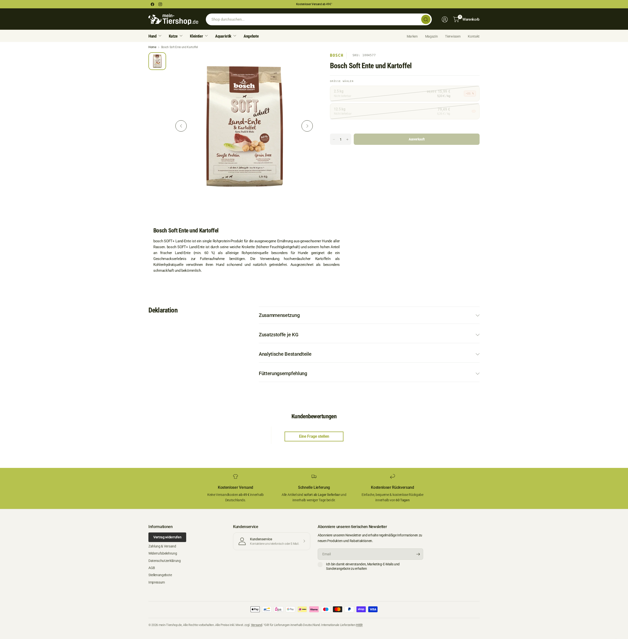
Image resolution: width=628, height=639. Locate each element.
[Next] (307, 126)
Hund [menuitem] (152, 36)
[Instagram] (160, 4)
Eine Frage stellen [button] (314, 436)
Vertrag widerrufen (167, 537)
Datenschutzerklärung (164, 561)
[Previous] (181, 126)
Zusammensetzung (279, 315)
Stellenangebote (160, 575)
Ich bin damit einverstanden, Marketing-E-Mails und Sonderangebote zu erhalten (363, 566)
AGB (151, 568)
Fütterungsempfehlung (283, 373)
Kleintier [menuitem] (196, 36)
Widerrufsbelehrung (162, 553)
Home (152, 47)
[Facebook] (152, 4)
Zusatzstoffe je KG (278, 335)
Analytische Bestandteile (285, 354)
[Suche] (426, 19)
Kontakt (474, 36)
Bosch (336, 55)
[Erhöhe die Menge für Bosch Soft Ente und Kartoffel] (347, 139)
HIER (359, 625)
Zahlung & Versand (162, 546)
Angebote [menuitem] (251, 36)
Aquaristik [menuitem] (223, 36)
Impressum (156, 582)
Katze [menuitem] (173, 36)
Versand (256, 625)
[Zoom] (308, 61)
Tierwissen (452, 36)
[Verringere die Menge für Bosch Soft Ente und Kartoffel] (334, 139)
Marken (412, 36)
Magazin (431, 36)
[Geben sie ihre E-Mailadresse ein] (418, 554)
